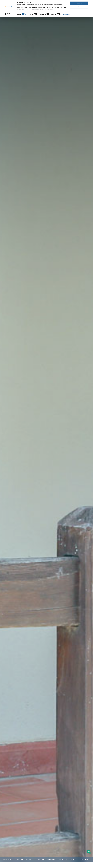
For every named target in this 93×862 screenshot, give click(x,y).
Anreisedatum (20, 859)
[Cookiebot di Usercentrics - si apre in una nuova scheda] (8, 14)
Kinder (70, 859)
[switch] (35, 14)
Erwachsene (61, 859)
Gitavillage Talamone (7, 859)
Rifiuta (79, 6)
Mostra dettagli (66, 14)
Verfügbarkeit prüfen (84, 859)
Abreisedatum (41, 859)
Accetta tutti (79, 3)
